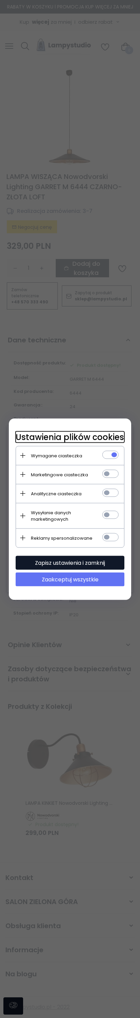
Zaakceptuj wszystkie (70, 579)
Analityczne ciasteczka (56, 493)
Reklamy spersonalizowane (61, 538)
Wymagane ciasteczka (56, 455)
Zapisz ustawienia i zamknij (70, 562)
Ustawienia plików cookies (70, 437)
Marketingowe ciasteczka (59, 474)
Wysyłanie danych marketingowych (51, 515)
